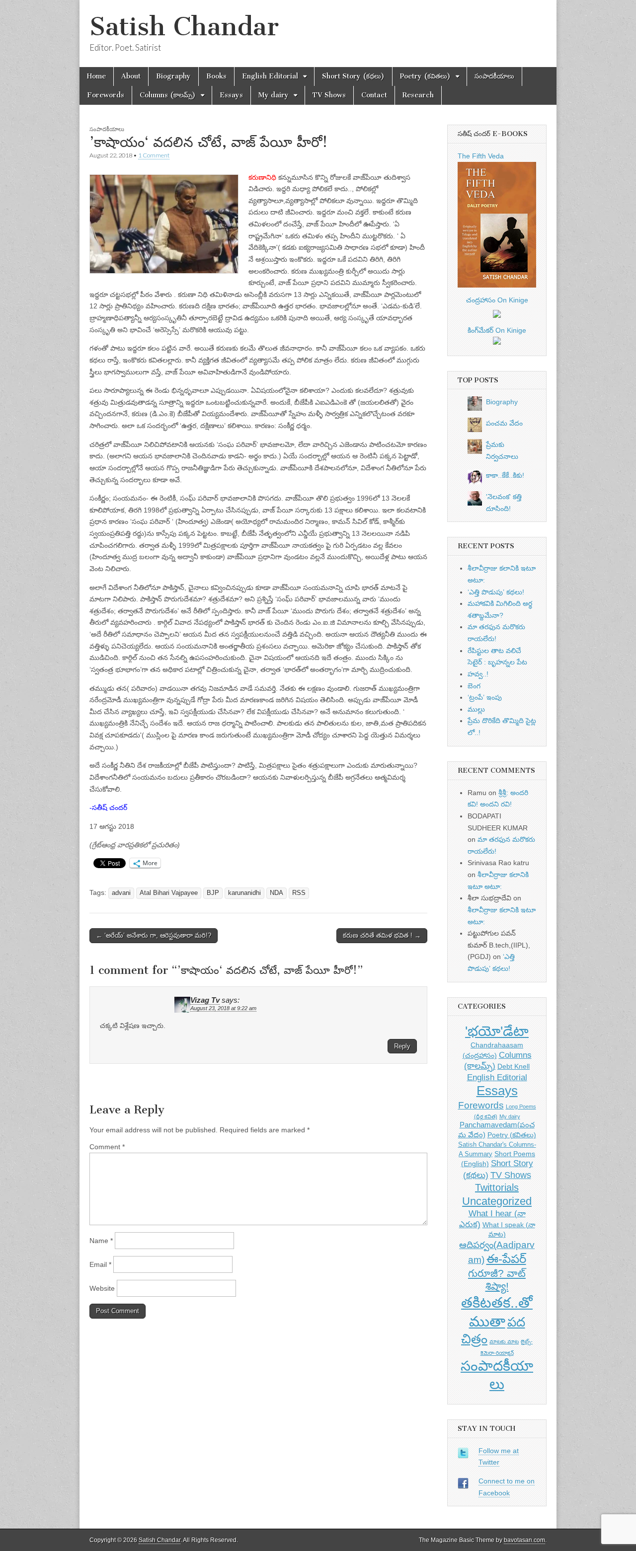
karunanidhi (244, 892)
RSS (299, 892)
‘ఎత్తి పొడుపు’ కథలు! (496, 592)
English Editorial (270, 76)
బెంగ (474, 686)
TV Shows (329, 95)
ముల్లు (476, 709)
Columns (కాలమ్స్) (168, 95)
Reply (402, 1046)
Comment (107, 1147)
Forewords (105, 95)
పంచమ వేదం (504, 423)
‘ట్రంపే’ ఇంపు (485, 697)
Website (102, 1288)
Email (100, 1264)
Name (101, 1241)
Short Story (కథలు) (353, 76)
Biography (173, 76)
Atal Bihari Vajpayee (169, 892)
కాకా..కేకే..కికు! (505, 475)
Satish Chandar (184, 26)
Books (216, 76)
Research (418, 95)
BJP (213, 892)
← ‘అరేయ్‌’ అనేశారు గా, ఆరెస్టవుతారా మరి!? (153, 935)
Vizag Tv (205, 1000)
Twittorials (497, 1187)
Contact (374, 95)
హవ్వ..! (478, 674)
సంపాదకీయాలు (494, 76)
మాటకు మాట (504, 1341)
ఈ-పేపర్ (506, 1258)
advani (121, 892)
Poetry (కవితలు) (425, 76)
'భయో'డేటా (497, 1031)
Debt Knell (513, 1066)
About (131, 76)
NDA (276, 892)
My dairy (273, 95)
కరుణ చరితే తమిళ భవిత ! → (382, 935)
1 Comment (153, 155)
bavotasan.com (524, 1540)
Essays (231, 95)
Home (96, 76)
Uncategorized (497, 1201)
